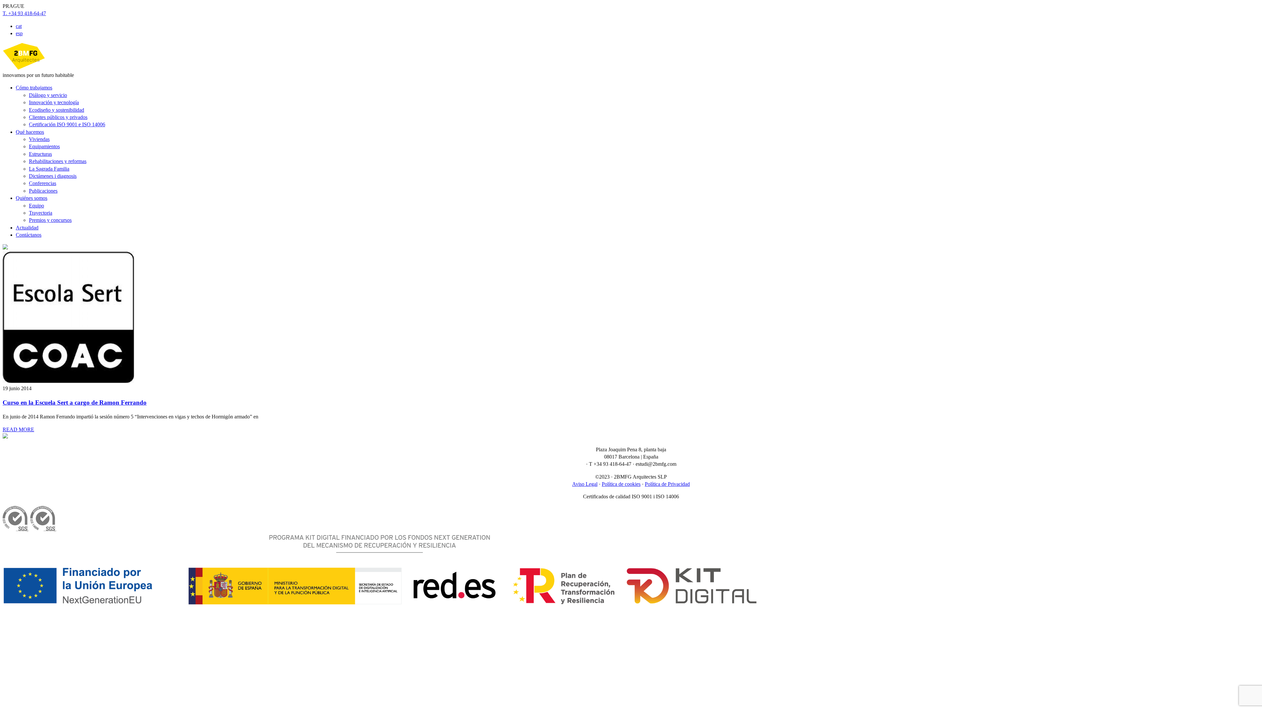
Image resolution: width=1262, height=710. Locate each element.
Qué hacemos (30, 132)
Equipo (36, 205)
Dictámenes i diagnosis (53, 176)
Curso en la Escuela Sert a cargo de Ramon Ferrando (75, 402)
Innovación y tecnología (54, 102)
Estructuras (40, 154)
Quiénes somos (31, 198)
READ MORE (18, 429)
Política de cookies (621, 484)
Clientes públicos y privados (58, 117)
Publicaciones (43, 191)
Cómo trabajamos (34, 87)
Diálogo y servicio (48, 95)
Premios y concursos (50, 220)
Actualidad (27, 227)
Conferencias (42, 183)
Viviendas (39, 139)
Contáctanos (28, 235)
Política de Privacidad (667, 484)
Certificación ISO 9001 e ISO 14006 (67, 124)
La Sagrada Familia (49, 169)
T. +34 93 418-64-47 (24, 13)
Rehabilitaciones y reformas (57, 161)
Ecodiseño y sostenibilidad (56, 110)
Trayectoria (40, 213)
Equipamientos (44, 146)
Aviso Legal (584, 484)
